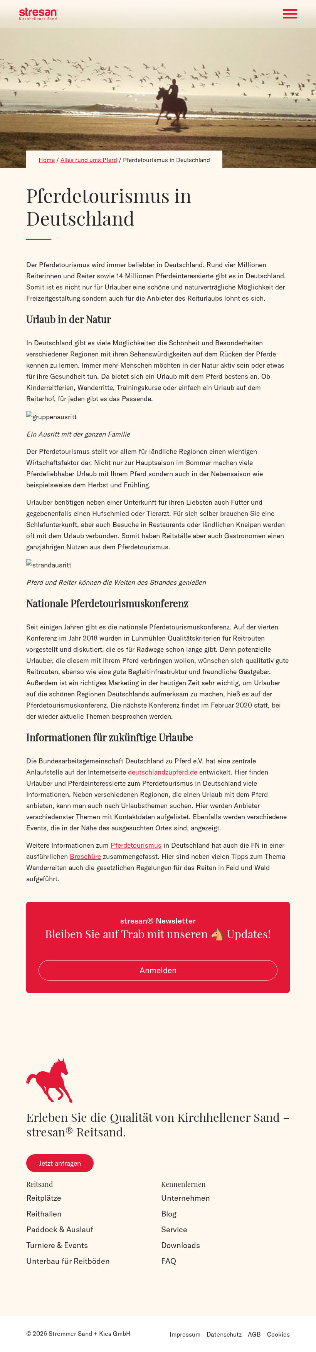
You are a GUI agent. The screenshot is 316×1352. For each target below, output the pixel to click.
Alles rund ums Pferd (89, 160)
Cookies (278, 1334)
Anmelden (158, 970)
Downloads (180, 1245)
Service (174, 1229)
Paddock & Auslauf (59, 1229)
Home (47, 160)
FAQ (168, 1261)
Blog (168, 1213)
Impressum (185, 1334)
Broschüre (85, 856)
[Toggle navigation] (290, 14)
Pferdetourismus (136, 845)
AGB (254, 1334)
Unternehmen (185, 1198)
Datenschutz (224, 1334)
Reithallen (44, 1213)
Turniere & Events (57, 1245)
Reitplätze (43, 1198)
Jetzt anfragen (60, 1163)
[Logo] (38, 14)
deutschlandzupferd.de (162, 772)
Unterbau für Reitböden (68, 1261)
